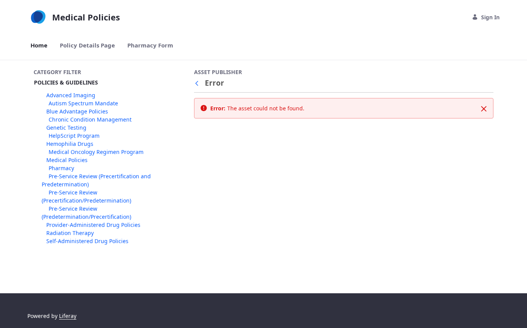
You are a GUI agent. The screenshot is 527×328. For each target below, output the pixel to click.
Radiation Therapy (70, 233)
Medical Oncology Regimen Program (96, 152)
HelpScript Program (74, 135)
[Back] (198, 83)
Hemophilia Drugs (69, 143)
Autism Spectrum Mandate (83, 103)
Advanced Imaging (70, 95)
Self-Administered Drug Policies (87, 241)
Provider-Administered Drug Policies (93, 224)
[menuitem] (39, 45)
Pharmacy (61, 168)
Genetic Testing (66, 127)
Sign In (490, 17)
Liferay (67, 316)
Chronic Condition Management (90, 119)
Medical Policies (67, 160)
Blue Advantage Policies (77, 111)
